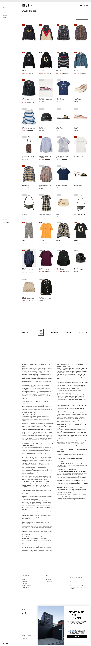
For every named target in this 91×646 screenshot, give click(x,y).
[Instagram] (4, 643)
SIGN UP (76, 636)
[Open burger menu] (87, 5)
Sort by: (72, 18)
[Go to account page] (81, 5)
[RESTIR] (27, 5)
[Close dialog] (88, 607)
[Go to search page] (78, 5)
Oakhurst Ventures (33, 635)
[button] (78, 5)
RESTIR (31, 634)
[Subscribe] (87, 582)
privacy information (72, 631)
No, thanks (77, 638)
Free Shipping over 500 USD (46, 1)
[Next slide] (56, 342)
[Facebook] (7, 643)
